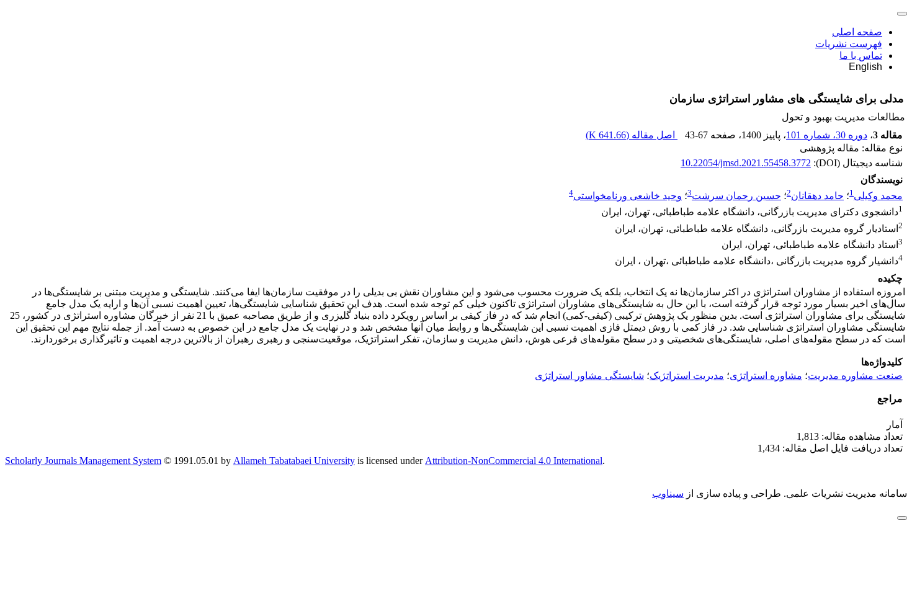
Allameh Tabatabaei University (294, 460)
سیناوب (668, 493)
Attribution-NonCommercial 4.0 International (513, 460)
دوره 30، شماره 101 (826, 135)
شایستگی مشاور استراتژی (589, 375)
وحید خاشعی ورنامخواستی (627, 195)
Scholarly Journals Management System (83, 460)
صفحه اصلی (857, 32)
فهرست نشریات (848, 43)
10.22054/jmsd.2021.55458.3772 (746, 163)
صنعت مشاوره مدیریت (855, 375)
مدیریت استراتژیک (687, 375)
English (865, 66)
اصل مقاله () (631, 135)
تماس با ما (860, 55)
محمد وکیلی (878, 195)
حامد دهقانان (817, 195)
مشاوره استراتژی (766, 375)
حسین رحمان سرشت (736, 195)
